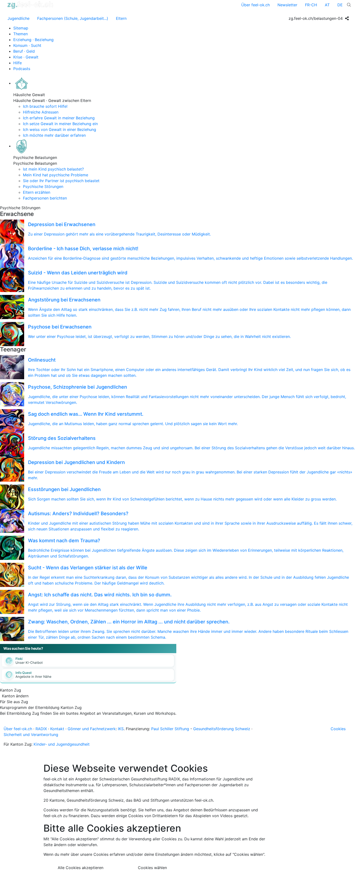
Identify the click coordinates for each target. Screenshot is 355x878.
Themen (20, 33)
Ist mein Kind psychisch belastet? (53, 169)
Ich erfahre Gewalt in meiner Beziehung (59, 117)
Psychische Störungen (43, 186)
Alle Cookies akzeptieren (80, 867)
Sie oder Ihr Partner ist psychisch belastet (61, 180)
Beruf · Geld (24, 51)
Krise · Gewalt (25, 57)
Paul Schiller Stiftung (170, 728)
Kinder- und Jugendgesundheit (62, 744)
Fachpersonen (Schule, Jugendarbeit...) (72, 18)
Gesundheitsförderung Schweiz (221, 728)
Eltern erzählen (36, 192)
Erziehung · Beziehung (33, 39)
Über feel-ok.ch (255, 4)
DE (340, 4)
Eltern (121, 18)
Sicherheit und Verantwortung (31, 734)
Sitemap (20, 28)
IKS (121, 728)
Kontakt (57, 728)
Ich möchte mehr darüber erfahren (54, 135)
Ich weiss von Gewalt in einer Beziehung (59, 129)
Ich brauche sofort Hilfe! (45, 106)
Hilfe (17, 62)
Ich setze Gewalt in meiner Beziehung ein (60, 123)
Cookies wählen (152, 867)
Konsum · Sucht (27, 45)
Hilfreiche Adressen (40, 112)
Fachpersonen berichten (45, 198)
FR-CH (311, 4)
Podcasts (21, 68)
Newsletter (287, 4)
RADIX (41, 728)
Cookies (338, 728)
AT (327, 4)
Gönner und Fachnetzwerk (92, 728)
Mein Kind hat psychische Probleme (55, 174)
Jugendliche (18, 18)
